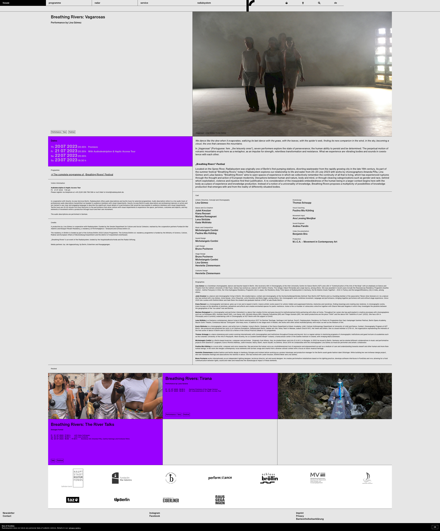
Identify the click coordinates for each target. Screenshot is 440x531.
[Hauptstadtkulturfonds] (72, 478)
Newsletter (8, 513)
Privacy (300, 516)
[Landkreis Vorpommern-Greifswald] (367, 478)
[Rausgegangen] (220, 500)
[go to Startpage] (250, 10)
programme (55, 2)
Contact (7, 516)
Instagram (154, 513)
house (6, 2)
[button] (23, 3)
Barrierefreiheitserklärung (310, 519)
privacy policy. (75, 528)
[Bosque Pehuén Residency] (171, 478)
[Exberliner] (171, 500)
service (144, 2)
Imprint (300, 513)
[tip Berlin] (122, 500)
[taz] (72, 500)
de (335, 2)
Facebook (154, 516)
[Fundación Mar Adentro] (122, 478)
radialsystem (204, 2)
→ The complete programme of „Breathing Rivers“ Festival (82, 174)
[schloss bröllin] (269, 478)
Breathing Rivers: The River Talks (82, 424)
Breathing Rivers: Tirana (188, 378)
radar (97, 2)
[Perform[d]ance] (220, 478)
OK (435, 527)
